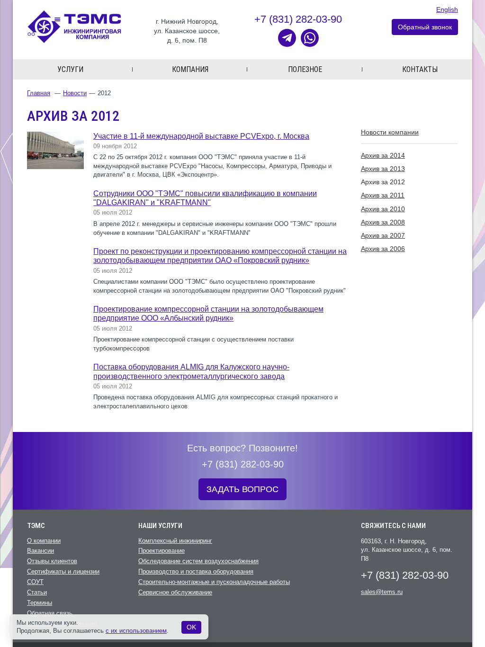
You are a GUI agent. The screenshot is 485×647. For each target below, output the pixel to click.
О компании (44, 540)
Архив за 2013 (383, 168)
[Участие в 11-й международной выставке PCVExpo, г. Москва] (55, 149)
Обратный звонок (425, 27)
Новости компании (390, 132)
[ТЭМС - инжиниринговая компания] (74, 26)
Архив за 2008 (383, 222)
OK (191, 627)
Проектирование (161, 550)
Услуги (70, 69)
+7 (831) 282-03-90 (298, 19)
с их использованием (136, 630)
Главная (38, 93)
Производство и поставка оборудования (195, 571)
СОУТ (35, 581)
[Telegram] (287, 38)
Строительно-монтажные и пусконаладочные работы (214, 581)
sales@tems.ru (382, 591)
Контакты (420, 69)
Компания (190, 69)
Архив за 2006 (383, 248)
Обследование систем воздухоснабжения (198, 561)
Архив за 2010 (383, 209)
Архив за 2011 (382, 195)
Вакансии (40, 550)
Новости (75, 93)
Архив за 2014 (383, 155)
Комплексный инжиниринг (175, 540)
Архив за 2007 (383, 235)
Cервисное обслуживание (175, 592)
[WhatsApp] (310, 38)
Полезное (305, 69)
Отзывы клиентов (52, 561)
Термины (39, 602)
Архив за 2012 (383, 182)
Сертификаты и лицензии (63, 571)
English (447, 9)
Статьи (37, 592)
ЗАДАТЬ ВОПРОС (242, 489)
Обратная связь (49, 613)
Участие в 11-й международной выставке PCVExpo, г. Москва (201, 136)
